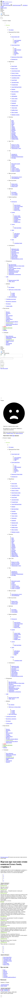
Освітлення (11, 273)
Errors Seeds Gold (15, 36)
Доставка (8, 318)
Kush (12, 121)
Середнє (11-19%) (15, 146)
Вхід (2, 368)
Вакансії (8, 344)
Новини (5, 330)
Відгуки (8, 320)
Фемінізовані (14, 155)
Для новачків (14, 255)
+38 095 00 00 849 (5, 984)
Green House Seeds (15, 70)
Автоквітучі (14, 154)
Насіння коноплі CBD (14, 280)
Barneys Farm (14, 68)
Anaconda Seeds (15, 82)
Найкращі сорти (15, 249)
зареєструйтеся (19, 433)
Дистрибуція (9, 343)
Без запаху (13, 251)
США (12, 230)
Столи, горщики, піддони (15, 268)
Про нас (8, 311)
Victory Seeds (14, 98)
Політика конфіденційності (9, 977)
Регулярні (13, 157)
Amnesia (13, 129)
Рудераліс (13, 167)
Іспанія (13, 212)
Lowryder (13, 132)
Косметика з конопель (11, 301)
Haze (12, 120)
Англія (13, 224)
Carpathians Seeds (15, 77)
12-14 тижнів (14, 194)
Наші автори (9, 325)
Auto (15, 48)
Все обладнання (12, 264)
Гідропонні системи (13, 272)
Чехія (12, 239)
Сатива (13, 165)
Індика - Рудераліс (15, 171)
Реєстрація (5, 368)
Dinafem (13, 89)
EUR (3, 12)
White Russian (14, 137)
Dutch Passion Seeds (15, 75)
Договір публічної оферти (12, 321)
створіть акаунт (10, 433)
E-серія (13, 293)
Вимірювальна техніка (14, 270)
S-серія (13, 294)
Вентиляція (11, 269)
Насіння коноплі (4, 857)
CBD (15, 42)
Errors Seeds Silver (15, 45)
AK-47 (12, 123)
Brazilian (13, 134)
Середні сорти (14, 185)
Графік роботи (9, 319)
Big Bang (13, 130)
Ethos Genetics (14, 112)
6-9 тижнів (13, 192)
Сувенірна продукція (11, 299)
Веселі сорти (14, 257)
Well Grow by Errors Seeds (15, 289)
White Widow (14, 136)
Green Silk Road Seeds (16, 87)
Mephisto (16, 236)
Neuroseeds (13, 100)
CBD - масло (12, 281)
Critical (13, 131)
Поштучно (13, 253)
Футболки (8, 303)
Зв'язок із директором (5, 988)
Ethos (15, 237)
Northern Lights (14, 138)
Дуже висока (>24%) (16, 148)
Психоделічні (14, 256)
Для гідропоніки (15, 250)
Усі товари (11, 29)
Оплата (7, 316)
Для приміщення (15, 178)
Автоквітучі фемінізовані (17, 156)
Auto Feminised (17, 40)
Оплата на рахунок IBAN (12, 324)
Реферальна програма (11, 337)
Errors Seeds (14, 66)
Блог (7, 314)
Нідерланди (14, 201)
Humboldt (13, 103)
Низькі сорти (14, 184)
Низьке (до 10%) (15, 144)
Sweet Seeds (14, 80)
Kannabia (13, 94)
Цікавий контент (10, 341)
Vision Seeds (14, 107)
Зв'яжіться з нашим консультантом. (12, 429)
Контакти (8, 313)
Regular (16, 52)
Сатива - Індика (15, 168)
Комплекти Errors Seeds (16, 57)
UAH (2, 11)
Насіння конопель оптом (17, 258)
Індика (13, 166)
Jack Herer (13, 135)
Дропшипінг (9, 338)
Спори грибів (9, 306)
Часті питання (9, 315)
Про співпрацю (9, 336)
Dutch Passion (17, 205)
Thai (12, 125)
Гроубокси (11, 267)
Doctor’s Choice (14, 73)
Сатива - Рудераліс (15, 169)
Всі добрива (11, 287)
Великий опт (14, 59)
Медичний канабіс (15, 163)
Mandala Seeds (14, 105)
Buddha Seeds (14, 110)
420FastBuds (14, 96)
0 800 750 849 (4, 986)
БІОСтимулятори (13, 296)
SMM (7, 342)
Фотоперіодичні (15, 252)
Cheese (13, 126)
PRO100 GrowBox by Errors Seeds (16, 265)
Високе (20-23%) (15, 147)
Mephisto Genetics (15, 114)
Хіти (13, 435)
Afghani (13, 127)
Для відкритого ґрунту (16, 176)
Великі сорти (14, 186)
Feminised (16, 41)
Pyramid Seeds (14, 84)
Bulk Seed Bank (14, 91)
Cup (15, 54)
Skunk (12, 124)
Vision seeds (17, 207)
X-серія (13, 295)
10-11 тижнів (14, 193)
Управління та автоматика (15, 274)
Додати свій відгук (5, 883)
